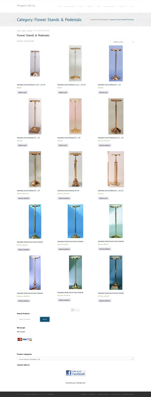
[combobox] (75, 358)
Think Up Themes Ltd (32, 394)
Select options (104, 145)
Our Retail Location (127, 394)
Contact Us (92, 394)
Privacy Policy (115, 394)
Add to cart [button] (22, 92)
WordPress (50, 394)
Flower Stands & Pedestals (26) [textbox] (75, 359)
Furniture (29, 30)
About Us (84, 394)
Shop (23, 30)
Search (45, 319)
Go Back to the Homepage (99, 19)
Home (19, 30)
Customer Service (103, 394)
